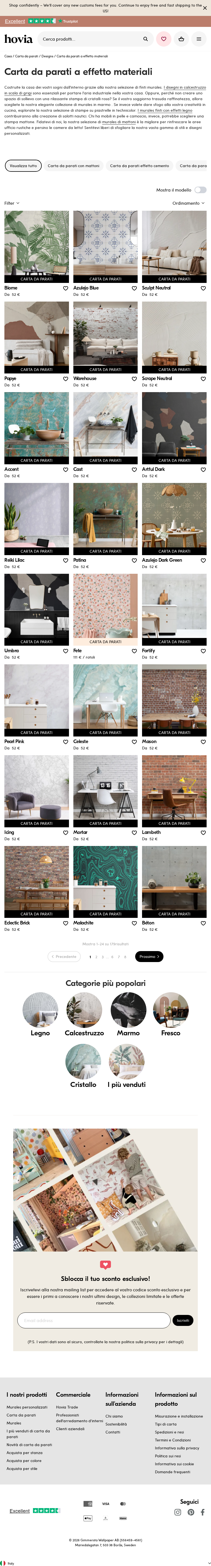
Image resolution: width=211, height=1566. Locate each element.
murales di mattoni (119, 121)
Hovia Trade (67, 1407)
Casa (8, 56)
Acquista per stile (22, 1468)
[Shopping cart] (181, 39)
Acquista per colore (24, 1460)
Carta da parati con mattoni (73, 165)
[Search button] (145, 39)
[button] (163, 39)
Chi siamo (114, 1416)
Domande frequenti (172, 1471)
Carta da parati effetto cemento (139, 165)
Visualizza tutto (23, 165)
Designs (47, 56)
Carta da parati (26, 56)
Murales (14, 1423)
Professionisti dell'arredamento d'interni (79, 1417)
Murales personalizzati (27, 1407)
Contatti (113, 1432)
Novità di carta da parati (29, 1444)
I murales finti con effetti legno (165, 110)
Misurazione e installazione (179, 1416)
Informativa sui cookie (174, 1463)
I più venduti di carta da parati (28, 1433)
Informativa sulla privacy (177, 1447)
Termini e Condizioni (173, 1440)
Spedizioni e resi (169, 1432)
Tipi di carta (166, 1424)
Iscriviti (183, 1320)
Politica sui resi (168, 1455)
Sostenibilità (116, 1424)
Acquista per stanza (25, 1452)
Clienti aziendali (70, 1428)
